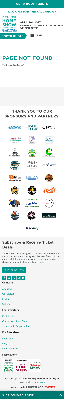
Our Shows (8, 294)
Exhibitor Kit (8, 316)
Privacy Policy (38, 382)
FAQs (5, 343)
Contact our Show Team (14, 321)
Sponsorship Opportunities (16, 326)
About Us (7, 289)
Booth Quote (12, 36)
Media (5, 299)
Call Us (6, 304)
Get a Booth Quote (32, 3)
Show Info (7, 339)
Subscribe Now (14, 270)
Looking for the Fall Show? (32, 11)
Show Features (10, 348)
